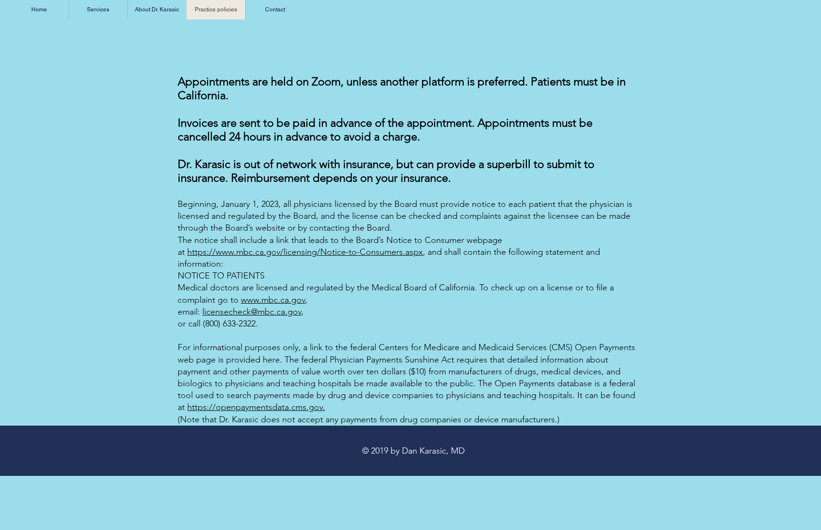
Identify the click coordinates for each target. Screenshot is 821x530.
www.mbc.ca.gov (273, 300)
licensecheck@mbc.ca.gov (251, 312)
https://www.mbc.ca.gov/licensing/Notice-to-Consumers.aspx (305, 252)
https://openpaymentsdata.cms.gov (255, 407)
